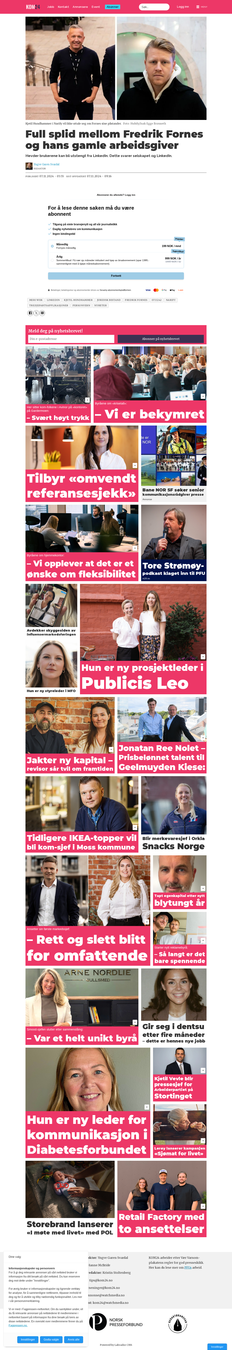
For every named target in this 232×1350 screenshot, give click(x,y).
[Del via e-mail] (42, 313)
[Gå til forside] (33, 7)
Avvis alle (73, 1339)
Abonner (113, 6)
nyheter (100, 305)
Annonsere (80, 6)
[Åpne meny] (201, 7)
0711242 (157, 300)
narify (171, 300)
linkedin (53, 300)
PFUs (188, 1267)
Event (96, 6)
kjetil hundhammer (78, 300)
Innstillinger (217, 1346)
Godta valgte (51, 1339)
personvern (81, 305)
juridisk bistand (109, 300)
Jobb (50, 6)
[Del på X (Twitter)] (36, 313)
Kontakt (63, 6)
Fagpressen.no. (18, 1325)
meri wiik (36, 300)
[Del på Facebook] (30, 313)
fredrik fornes (136, 300)
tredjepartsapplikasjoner (48, 305)
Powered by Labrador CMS (116, 1344)
